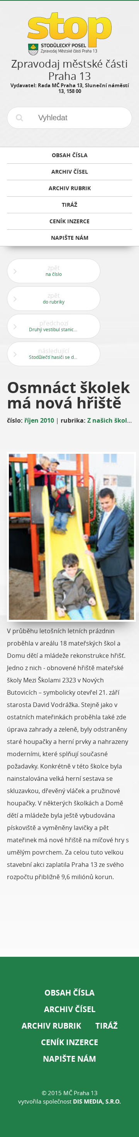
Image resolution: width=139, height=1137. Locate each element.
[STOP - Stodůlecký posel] (69, 52)
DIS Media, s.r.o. (97, 1101)
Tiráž (106, 1026)
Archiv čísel (69, 1009)
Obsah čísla (69, 993)
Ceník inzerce (69, 1042)
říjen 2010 (39, 420)
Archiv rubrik (51, 1026)
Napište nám (69, 1059)
